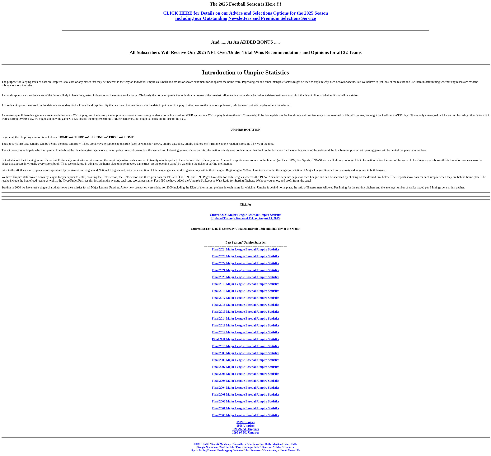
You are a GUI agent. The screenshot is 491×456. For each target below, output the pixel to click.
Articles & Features (283, 447)
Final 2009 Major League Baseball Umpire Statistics (245, 353)
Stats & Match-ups (221, 444)
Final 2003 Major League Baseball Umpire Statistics (245, 394)
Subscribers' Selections (245, 444)
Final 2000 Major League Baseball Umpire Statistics (245, 415)
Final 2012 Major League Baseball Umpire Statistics (245, 332)
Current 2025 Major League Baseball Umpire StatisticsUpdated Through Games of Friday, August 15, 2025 (245, 216)
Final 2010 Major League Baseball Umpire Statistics (245, 346)
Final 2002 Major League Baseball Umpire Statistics (245, 401)
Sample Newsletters (207, 447)
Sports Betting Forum (203, 450)
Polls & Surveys (262, 447)
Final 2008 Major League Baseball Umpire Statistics (245, 360)
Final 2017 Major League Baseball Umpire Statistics (245, 297)
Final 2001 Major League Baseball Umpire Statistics (245, 408)
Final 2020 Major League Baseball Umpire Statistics (245, 277)
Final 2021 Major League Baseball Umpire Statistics (245, 270)
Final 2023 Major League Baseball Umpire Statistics (245, 256)
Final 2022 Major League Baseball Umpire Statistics (245, 263)
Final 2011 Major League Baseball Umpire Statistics (245, 339)
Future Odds (290, 444)
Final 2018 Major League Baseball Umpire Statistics (245, 290)
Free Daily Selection (271, 444)
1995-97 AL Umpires (245, 429)
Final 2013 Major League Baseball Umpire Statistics (245, 325)
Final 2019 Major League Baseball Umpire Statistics (245, 284)
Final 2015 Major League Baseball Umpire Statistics (245, 311)
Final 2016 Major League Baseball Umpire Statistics (245, 304)
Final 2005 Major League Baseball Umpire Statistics (245, 380)
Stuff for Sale (227, 447)
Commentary (270, 450)
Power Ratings (244, 447)
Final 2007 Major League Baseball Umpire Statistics (245, 366)
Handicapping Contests (229, 450)
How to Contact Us (290, 450)
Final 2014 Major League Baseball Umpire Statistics (245, 318)
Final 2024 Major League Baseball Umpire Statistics (245, 249)
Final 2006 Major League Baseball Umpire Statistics (245, 373)
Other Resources (252, 450)
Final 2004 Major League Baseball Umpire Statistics (245, 387)
